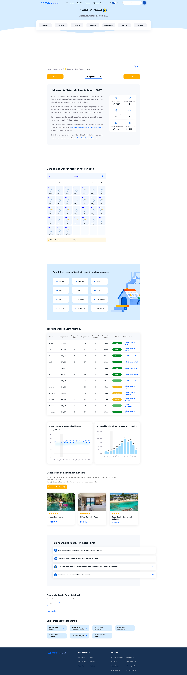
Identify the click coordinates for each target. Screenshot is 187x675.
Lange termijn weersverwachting (78, 628)
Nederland (70, 3)
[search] (144, 2)
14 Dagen (61, 25)
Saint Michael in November (130, 405)
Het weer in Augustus (99, 628)
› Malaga (92, 661)
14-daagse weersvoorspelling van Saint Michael (86, 127)
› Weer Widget (115, 670)
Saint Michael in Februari (130, 349)
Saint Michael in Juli (131, 381)
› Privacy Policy (131, 666)
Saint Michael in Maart (132, 356)
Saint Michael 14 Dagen (54, 628)
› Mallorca (92, 666)
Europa (87, 3)
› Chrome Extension (117, 657)
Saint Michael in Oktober (130, 399)
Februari (56, 77)
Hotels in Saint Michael (56, 487)
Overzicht (45, 25)
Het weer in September (121, 628)
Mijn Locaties (97, 3)
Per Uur (124, 25)
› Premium (114, 661)
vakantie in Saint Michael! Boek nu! (85, 138)
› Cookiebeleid (131, 670)
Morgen (140, 25)
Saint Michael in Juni (131, 374)
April (131, 77)
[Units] (114, 3)
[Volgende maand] (103, 176)
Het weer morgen (78, 636)
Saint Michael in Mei (131, 368)
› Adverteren (115, 666)
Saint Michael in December (130, 412)
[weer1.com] (49, 3)
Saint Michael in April (131, 362)
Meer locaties (51, 611)
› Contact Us (130, 657)
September (92, 25)
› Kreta (91, 657)
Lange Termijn (108, 25)
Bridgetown (53, 604)
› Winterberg (82, 661)
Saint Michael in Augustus (130, 387)
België (79, 3)
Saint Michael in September (130, 393)
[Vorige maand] (50, 176)
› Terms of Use (131, 661)
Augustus (77, 25)
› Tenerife (81, 666)
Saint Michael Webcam (53, 636)
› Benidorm (81, 657)
